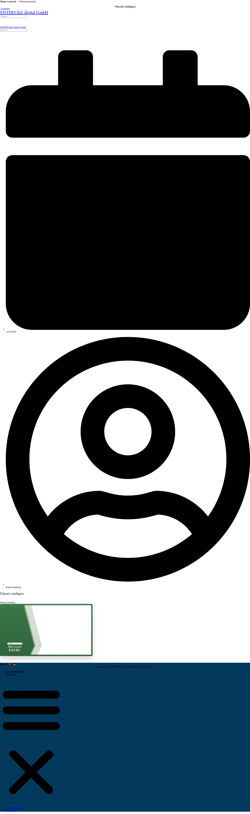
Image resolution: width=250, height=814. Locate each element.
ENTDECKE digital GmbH (24, 12)
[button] (31, 741)
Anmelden (5, 8)
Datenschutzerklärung (16, 672)
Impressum (11, 674)
